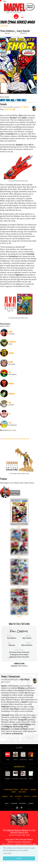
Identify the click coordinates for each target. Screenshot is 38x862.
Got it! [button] (19, 858)
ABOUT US (27, 796)
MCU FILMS (18, 796)
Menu (4, 1)
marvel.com (30, 803)
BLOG (11, 796)
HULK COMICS (24, 789)
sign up (6, 803)
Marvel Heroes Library (17, 830)
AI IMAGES (4, 796)
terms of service (22, 803)
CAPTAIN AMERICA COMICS (11, 789)
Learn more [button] (7, 853)
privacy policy (14, 803)
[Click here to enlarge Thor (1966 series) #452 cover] (18, 93)
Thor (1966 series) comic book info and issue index (15, 438)
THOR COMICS (22, 792)
